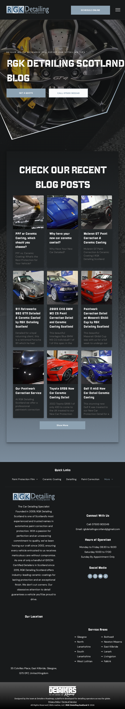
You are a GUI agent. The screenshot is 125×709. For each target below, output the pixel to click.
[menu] (118, 10)
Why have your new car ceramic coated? (60, 238)
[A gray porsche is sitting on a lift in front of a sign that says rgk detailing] (28, 287)
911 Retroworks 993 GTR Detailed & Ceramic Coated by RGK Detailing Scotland (27, 317)
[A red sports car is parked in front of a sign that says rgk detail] (62, 367)
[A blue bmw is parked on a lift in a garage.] (62, 287)
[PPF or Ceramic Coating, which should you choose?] (28, 212)
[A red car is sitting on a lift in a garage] (96, 287)
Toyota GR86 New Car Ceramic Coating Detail (61, 393)
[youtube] (100, 576)
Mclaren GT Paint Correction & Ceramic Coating (95, 238)
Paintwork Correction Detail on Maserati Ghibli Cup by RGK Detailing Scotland (96, 317)
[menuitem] (25, 479)
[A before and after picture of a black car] (28, 367)
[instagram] (95, 576)
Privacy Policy (54, 701)
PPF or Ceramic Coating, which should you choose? (26, 240)
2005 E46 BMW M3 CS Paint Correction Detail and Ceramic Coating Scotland (61, 317)
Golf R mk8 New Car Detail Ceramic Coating (97, 393)
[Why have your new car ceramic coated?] (62, 212)
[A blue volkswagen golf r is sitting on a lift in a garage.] (96, 367)
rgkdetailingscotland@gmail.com (101, 529)
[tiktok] (105, 576)
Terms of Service (69, 701)
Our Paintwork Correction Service (28, 391)
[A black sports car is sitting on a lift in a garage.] (96, 212)
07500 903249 (100, 524)
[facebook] (90, 576)
